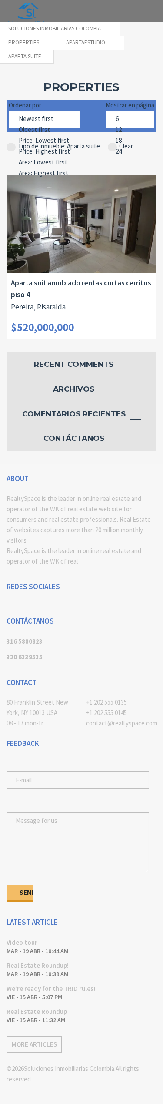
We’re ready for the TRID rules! (51, 988)
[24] (130, 151)
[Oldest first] (44, 129)
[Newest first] (44, 119)
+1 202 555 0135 (106, 702)
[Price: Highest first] (44, 151)
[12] (130, 129)
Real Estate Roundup (37, 1011)
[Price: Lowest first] (44, 140)
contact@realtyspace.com (121, 723)
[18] (130, 140)
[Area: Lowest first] (44, 162)
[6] (130, 119)
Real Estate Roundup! (38, 965)
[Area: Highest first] (44, 173)
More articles (34, 1044)
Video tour (22, 942)
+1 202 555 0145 (106, 712)
